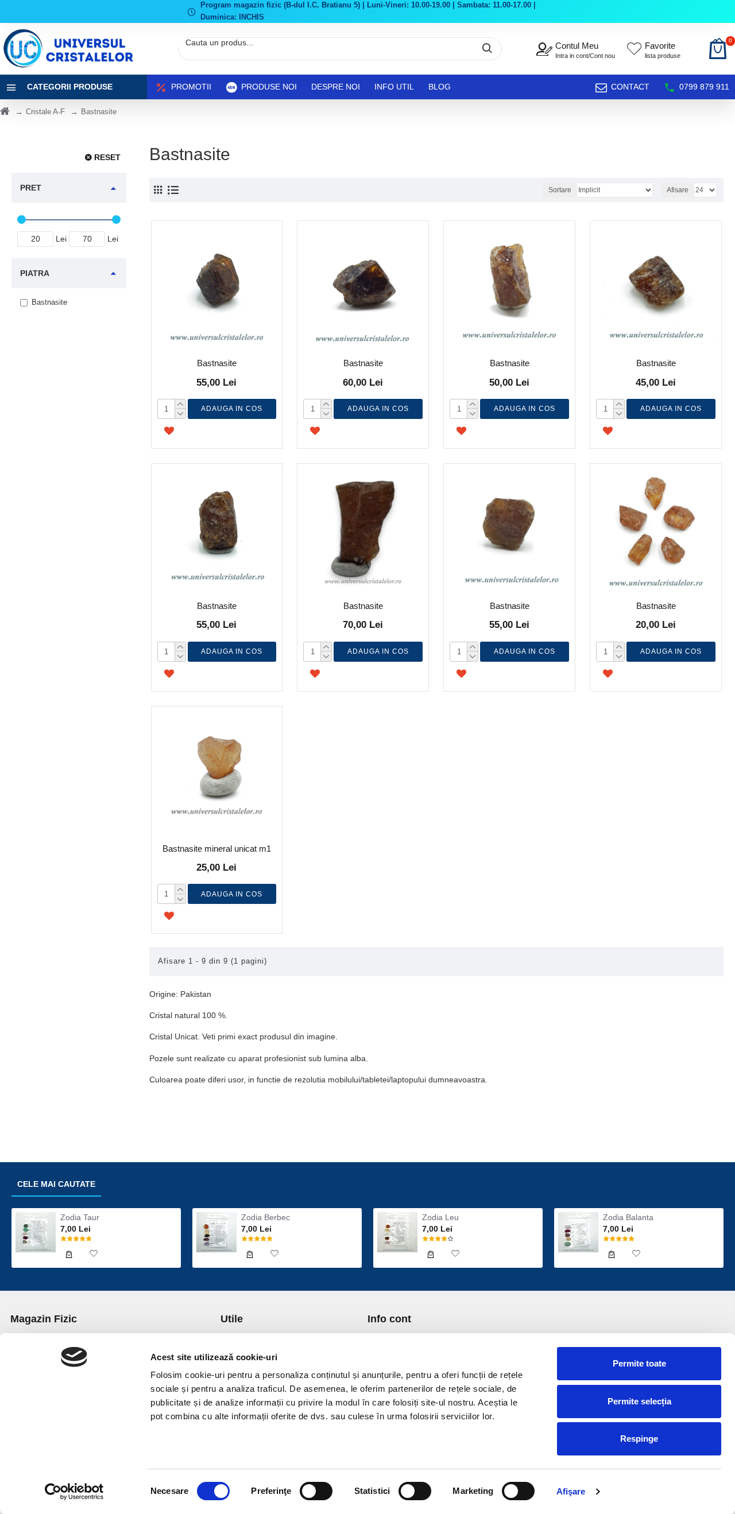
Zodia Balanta (628, 1217)
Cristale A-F (45, 111)
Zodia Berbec (265, 1217)
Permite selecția (639, 1401)
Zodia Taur (79, 1217)
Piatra (34, 273)
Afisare (677, 190)
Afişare (571, 1491)
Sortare (559, 190)
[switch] (316, 1491)
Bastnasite (217, 363)
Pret (30, 187)
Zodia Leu (440, 1217)
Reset (107, 157)
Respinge (639, 1438)
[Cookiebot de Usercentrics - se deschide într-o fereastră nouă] (74, 1491)
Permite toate (639, 1363)
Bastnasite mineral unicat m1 (217, 848)
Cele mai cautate (56, 1184)
